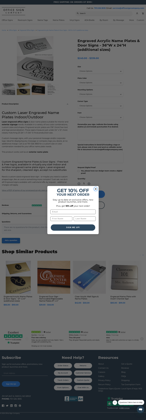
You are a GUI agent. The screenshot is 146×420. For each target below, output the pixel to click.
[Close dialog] (96, 189)
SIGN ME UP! (73, 227)
